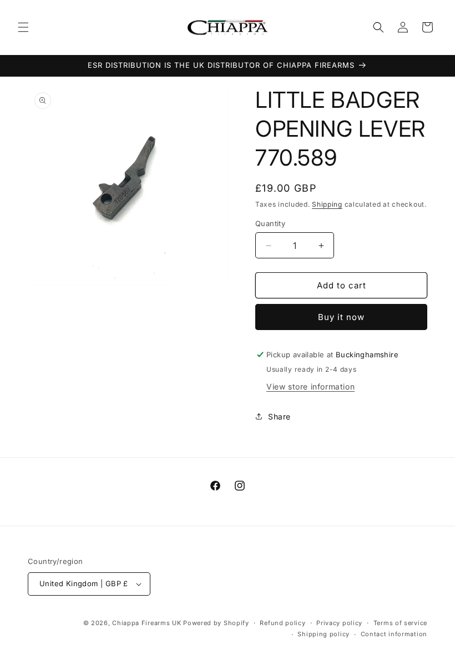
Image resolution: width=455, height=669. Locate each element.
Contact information (394, 634)
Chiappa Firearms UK (147, 623)
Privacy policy (339, 623)
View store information (310, 386)
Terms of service (400, 623)
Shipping (327, 204)
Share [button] (279, 416)
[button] (23, 27)
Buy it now (341, 317)
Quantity (270, 223)
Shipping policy (323, 634)
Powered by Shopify (216, 623)
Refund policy (282, 623)
